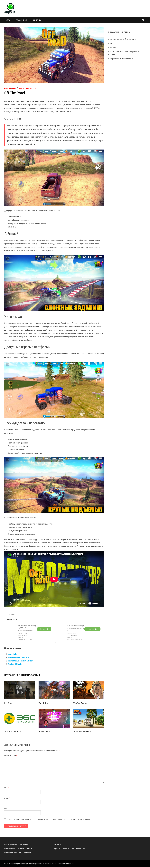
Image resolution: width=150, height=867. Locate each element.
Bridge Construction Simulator (120, 58)
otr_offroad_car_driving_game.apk (27, 627)
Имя (6, 788)
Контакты (37, 20)
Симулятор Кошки (82, 731)
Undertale (12, 654)
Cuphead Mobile (15, 664)
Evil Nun (8, 703)
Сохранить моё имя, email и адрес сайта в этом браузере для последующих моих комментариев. (49, 819)
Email (7, 798)
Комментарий (10, 756)
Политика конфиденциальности (18, 848)
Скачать (42, 629)
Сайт (6, 808)
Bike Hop (112, 47)
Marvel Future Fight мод (18, 657)
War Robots (44, 703)
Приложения (21, 20)
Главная (7, 88)
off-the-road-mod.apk (75, 626)
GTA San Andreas (80, 703)
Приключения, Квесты (27, 88)
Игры (8, 20)
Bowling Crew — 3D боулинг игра (122, 39)
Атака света (44, 731)
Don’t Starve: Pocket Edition (20, 660)
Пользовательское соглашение (17, 852)
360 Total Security (12, 731)
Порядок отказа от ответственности (69, 848)
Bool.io (111, 43)
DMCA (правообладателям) (16, 844)
